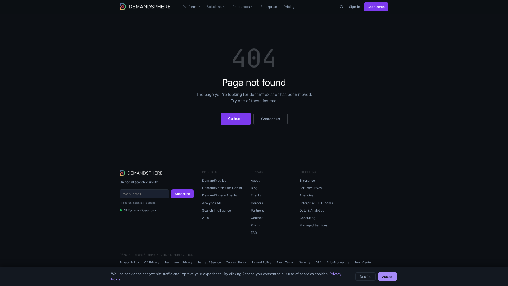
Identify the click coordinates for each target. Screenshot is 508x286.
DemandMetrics (214, 180)
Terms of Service (209, 262)
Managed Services (314, 225)
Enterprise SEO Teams (316, 203)
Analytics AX (211, 203)
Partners (257, 210)
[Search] (341, 7)
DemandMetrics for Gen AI (222, 188)
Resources (241, 7)
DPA (318, 262)
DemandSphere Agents (219, 195)
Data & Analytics (312, 210)
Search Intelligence (216, 210)
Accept (387, 277)
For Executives (311, 188)
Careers (257, 203)
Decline (365, 277)
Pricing (289, 7)
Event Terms (285, 262)
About (255, 180)
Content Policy (236, 262)
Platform (189, 7)
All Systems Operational (140, 210)
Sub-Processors (338, 262)
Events (256, 195)
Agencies (306, 195)
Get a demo (376, 7)
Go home (235, 118)
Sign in (354, 7)
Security (304, 262)
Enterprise (268, 7)
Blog (254, 188)
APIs (205, 218)
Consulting (307, 218)
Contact (257, 218)
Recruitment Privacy (178, 262)
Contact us (270, 119)
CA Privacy (151, 262)
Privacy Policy (129, 262)
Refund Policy (261, 262)
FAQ (254, 233)
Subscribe (182, 194)
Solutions (214, 7)
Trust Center (363, 262)
